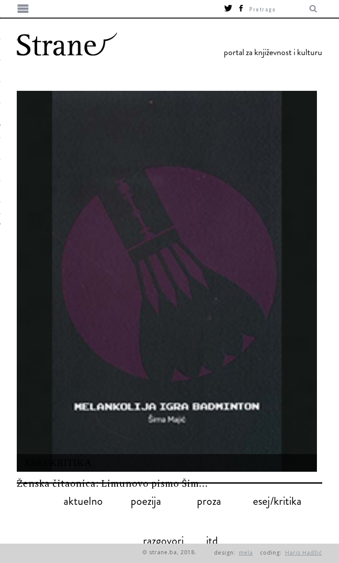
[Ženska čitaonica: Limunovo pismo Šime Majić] (166, 281)
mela (246, 552)
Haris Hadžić (303, 552)
